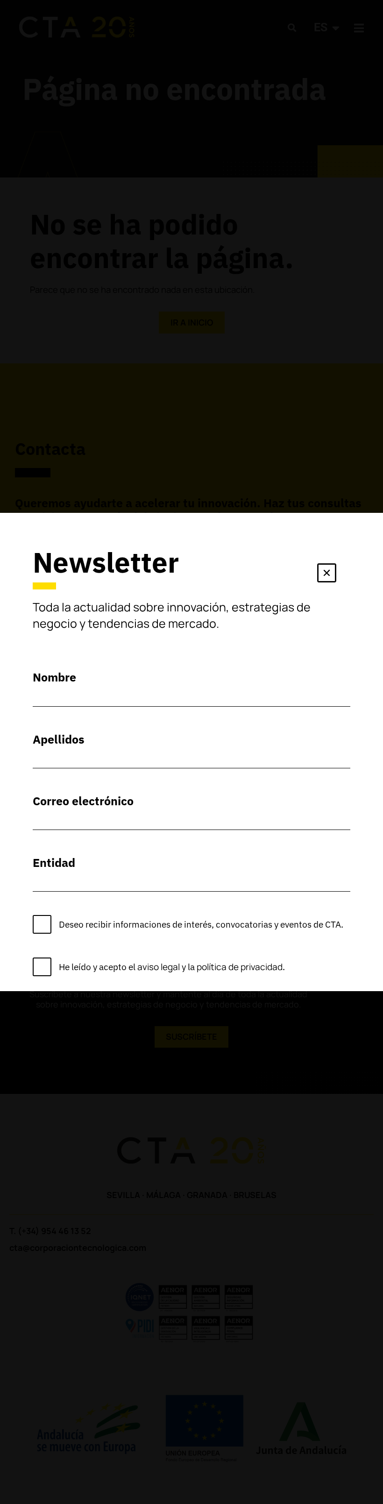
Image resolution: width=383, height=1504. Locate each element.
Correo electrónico (83, 801)
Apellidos (59, 739)
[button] (326, 575)
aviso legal (158, 967)
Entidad (54, 862)
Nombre (54, 677)
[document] (191, 752)
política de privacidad (240, 967)
